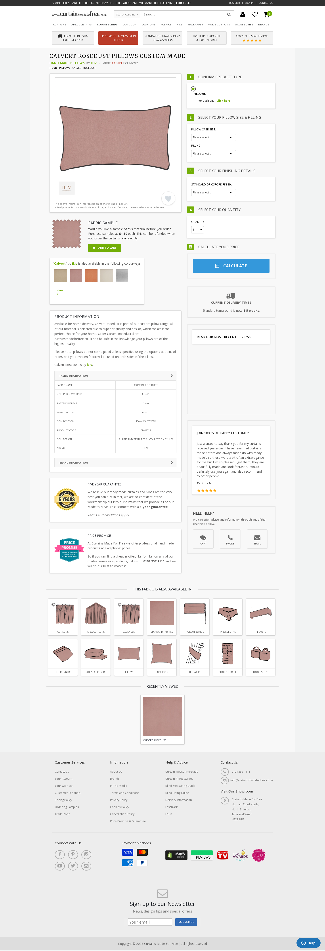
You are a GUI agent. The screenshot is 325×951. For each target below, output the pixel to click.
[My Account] (242, 14)
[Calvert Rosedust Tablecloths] (227, 613)
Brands (263, 24)
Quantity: (198, 222)
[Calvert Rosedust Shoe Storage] (227, 654)
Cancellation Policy (122, 814)
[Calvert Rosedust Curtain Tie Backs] (194, 654)
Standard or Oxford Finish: (211, 184)
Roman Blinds (107, 24)
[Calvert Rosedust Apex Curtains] (95, 613)
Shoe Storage (228, 672)
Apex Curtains (81, 24)
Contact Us (266, 2)
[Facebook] (60, 854)
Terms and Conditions (124, 793)
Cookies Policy (119, 807)
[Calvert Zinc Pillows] (122, 275)
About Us (116, 771)
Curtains (59, 24)
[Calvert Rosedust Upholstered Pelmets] (260, 613)
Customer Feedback (68, 793)
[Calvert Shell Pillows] (91, 275)
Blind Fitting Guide (177, 793)
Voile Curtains (219, 24)
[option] (115, 138)
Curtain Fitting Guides (179, 779)
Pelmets (261, 631)
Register (234, 2)
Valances (129, 631)
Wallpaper (195, 24)
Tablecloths (228, 631)
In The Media (118, 786)
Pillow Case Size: (203, 129)
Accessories (244, 24)
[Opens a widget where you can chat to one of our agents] (308, 943)
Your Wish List (64, 786)
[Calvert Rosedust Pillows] (76, 275)
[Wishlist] (255, 14)
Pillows (65, 67)
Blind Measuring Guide (180, 786)
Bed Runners (63, 672)
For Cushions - (214, 101)
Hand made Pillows (67, 63)
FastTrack (171, 807)
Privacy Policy (118, 800)
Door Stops (260, 672)
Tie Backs (194, 672)
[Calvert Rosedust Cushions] (161, 654)
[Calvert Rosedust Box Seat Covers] (95, 654)
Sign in (249, 2)
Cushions (148, 24)
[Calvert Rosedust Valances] (128, 613)
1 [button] (60, 194)
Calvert (60, 263)
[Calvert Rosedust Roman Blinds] (194, 613)
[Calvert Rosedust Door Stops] (260, 654)
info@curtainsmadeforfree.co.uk (251, 780)
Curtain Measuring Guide (181, 771)
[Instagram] (86, 854)
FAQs (168, 814)
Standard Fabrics (162, 631)
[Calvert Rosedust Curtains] (62, 613)
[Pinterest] (73, 854)
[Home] (79, 15)
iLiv (94, 63)
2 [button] (66, 194)
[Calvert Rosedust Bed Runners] (62, 654)
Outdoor (130, 24)
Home (53, 67)
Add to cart (107, 248)
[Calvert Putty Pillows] (60, 275)
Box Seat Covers (96, 672)
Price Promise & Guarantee (128, 821)
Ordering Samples (67, 807)
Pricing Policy (63, 800)
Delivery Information (178, 800)
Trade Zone (62, 814)
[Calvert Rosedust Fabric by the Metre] (161, 613)
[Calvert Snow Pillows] (106, 275)
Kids (180, 24)
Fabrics (166, 24)
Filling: (196, 145)
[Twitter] (73, 866)
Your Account (63, 779)
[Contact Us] (86, 866)
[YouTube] (60, 866)
